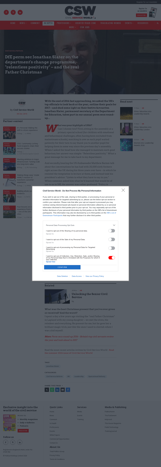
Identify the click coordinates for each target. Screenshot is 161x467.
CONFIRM (62, 267)
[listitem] (80, 225)
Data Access (77, 276)
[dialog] (80, 233)
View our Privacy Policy (95, 276)
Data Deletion (62, 276)
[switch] (111, 230)
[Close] (124, 191)
